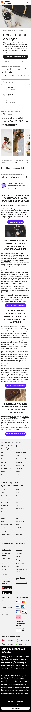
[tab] (4, 75)
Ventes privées (20, 563)
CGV (3, 563)
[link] (15, 82)
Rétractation (5, 566)
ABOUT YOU (5, 614)
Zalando (4, 611)
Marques (18, 566)
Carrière (4, 569)
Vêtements (19, 547)
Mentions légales (6, 550)
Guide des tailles (6, 604)
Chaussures (19, 550)
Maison (18, 556)
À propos (4, 547)
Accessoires (19, 553)
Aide (3, 601)
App (17, 575)
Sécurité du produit (7, 578)
